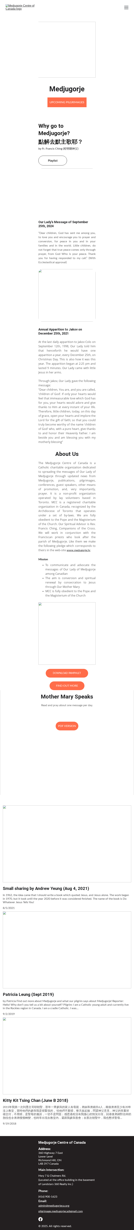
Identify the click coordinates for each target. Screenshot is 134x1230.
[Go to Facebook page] (40, 1219)
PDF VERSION (67, 726)
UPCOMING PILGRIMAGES (67, 102)
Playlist (53, 160)
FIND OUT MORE (67, 685)
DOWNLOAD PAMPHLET (67, 673)
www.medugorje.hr (78, 550)
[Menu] (126, 7)
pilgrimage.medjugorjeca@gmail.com (60, 1211)
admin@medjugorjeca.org (53, 1205)
